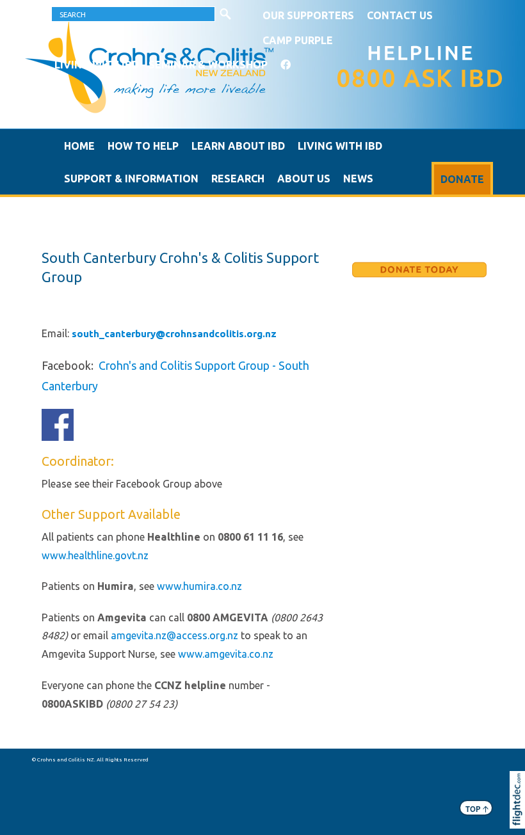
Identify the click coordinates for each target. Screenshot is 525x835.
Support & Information (131, 178)
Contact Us (400, 15)
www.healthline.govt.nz (95, 555)
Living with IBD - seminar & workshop (161, 64)
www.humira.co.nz (199, 586)
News (358, 178)
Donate (462, 179)
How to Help (143, 146)
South (294, 365)
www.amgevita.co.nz (225, 654)
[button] (520, 817)
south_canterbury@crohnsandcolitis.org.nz (174, 333)
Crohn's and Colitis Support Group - (189, 365)
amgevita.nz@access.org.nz (174, 635)
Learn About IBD (238, 146)
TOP (477, 808)
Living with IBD (340, 146)
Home (79, 146)
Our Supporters (308, 15)
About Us (303, 178)
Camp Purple (297, 40)
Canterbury (70, 385)
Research (237, 178)
